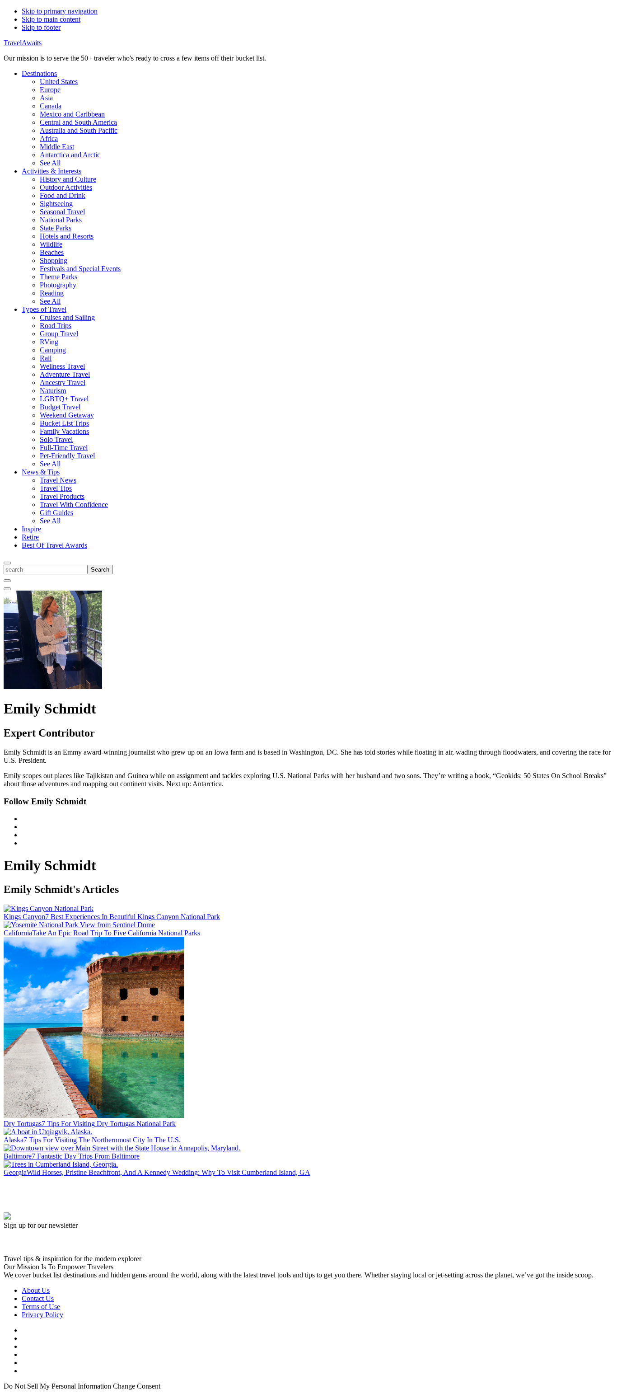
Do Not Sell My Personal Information (57, 1386)
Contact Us (38, 1298)
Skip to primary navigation (60, 11)
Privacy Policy (42, 1315)
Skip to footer (41, 27)
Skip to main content (51, 19)
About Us (36, 1290)
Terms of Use (41, 1306)
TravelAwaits (23, 43)
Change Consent (136, 1386)
